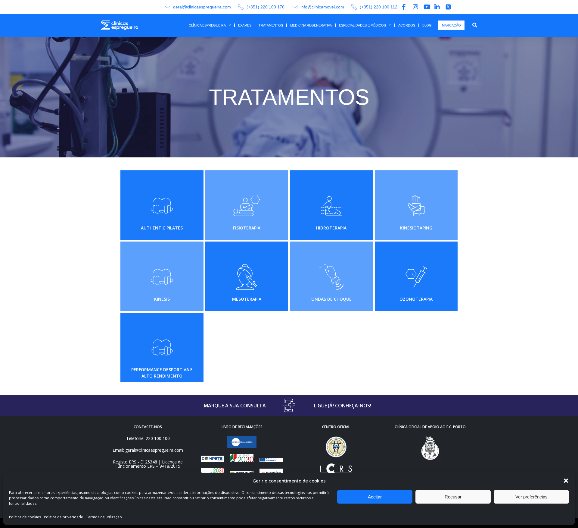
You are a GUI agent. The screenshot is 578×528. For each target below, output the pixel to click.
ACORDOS (406, 25)
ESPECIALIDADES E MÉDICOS (362, 25)
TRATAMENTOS (271, 25)
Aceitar (375, 496)
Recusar (453, 496)
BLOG (427, 25)
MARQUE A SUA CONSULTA (235, 405)
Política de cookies (25, 517)
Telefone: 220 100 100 (148, 438)
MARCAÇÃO (451, 25)
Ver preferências (531, 496)
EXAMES (244, 25)
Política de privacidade (63, 517)
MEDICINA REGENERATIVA (311, 25)
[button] (566, 481)
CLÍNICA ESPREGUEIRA (207, 25)
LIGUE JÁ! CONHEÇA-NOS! (342, 405)
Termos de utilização (104, 517)
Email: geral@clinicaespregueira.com (148, 450)
